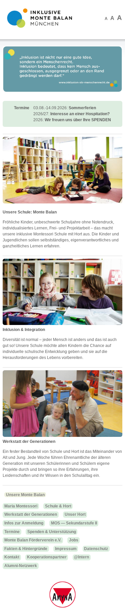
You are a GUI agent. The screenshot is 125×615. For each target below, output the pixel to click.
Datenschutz (96, 548)
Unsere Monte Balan (25, 494)
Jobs (73, 540)
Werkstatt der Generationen (30, 514)
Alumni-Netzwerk (20, 565)
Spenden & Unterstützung (51, 531)
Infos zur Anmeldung (23, 523)
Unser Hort (75, 514)
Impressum (66, 548)
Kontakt (11, 557)
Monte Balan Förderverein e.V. (32, 540)
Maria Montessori (20, 506)
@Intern (81, 557)
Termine (12, 531)
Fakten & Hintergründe (25, 548)
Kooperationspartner (47, 557)
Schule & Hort (58, 506)
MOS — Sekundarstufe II (74, 523)
